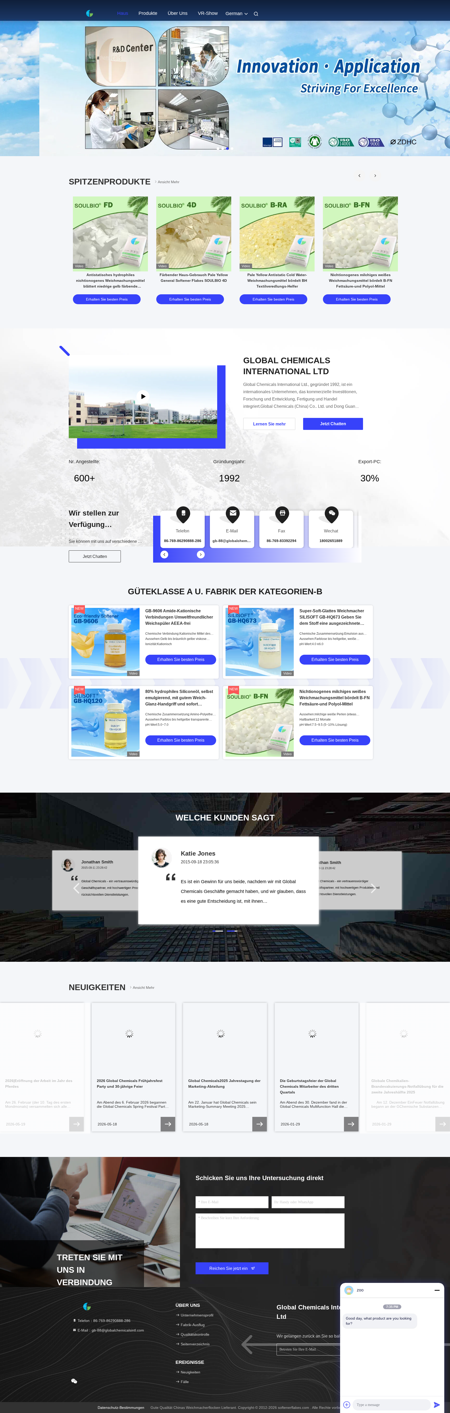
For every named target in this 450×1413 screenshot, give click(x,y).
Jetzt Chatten (95, 556)
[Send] (437, 1404)
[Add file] (347, 1404)
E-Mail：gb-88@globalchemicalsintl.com (110, 1330)
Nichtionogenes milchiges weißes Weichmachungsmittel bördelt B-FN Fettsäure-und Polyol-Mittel (360, 280)
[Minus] (437, 1290)
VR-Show (208, 13)
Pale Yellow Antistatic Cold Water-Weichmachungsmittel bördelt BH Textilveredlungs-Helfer (277, 280)
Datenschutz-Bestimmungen (121, 1407)
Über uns (178, 13)
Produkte (148, 13)
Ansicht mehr (168, 182)
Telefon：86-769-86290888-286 (103, 1321)
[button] (359, 176)
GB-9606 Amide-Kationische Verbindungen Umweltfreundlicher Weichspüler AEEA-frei (179, 617)
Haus (122, 13)
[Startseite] (90, 13)
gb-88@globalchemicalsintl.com (241, 541)
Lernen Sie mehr (269, 424)
